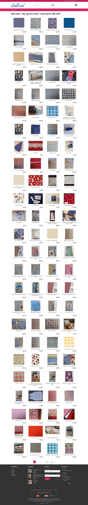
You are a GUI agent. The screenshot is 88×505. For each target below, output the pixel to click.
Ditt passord (47, 473)
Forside (12, 9)
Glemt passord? (57, 478)
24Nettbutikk (46, 503)
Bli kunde (13, 471)
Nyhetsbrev (56, 490)
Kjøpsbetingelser (37, 490)
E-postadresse (47, 469)
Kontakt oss (13, 475)
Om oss (12, 472)
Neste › (47, 461)
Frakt (32, 490)
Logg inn (13, 474)
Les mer (54, 501)
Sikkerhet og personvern (47, 490)
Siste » (52, 461)
